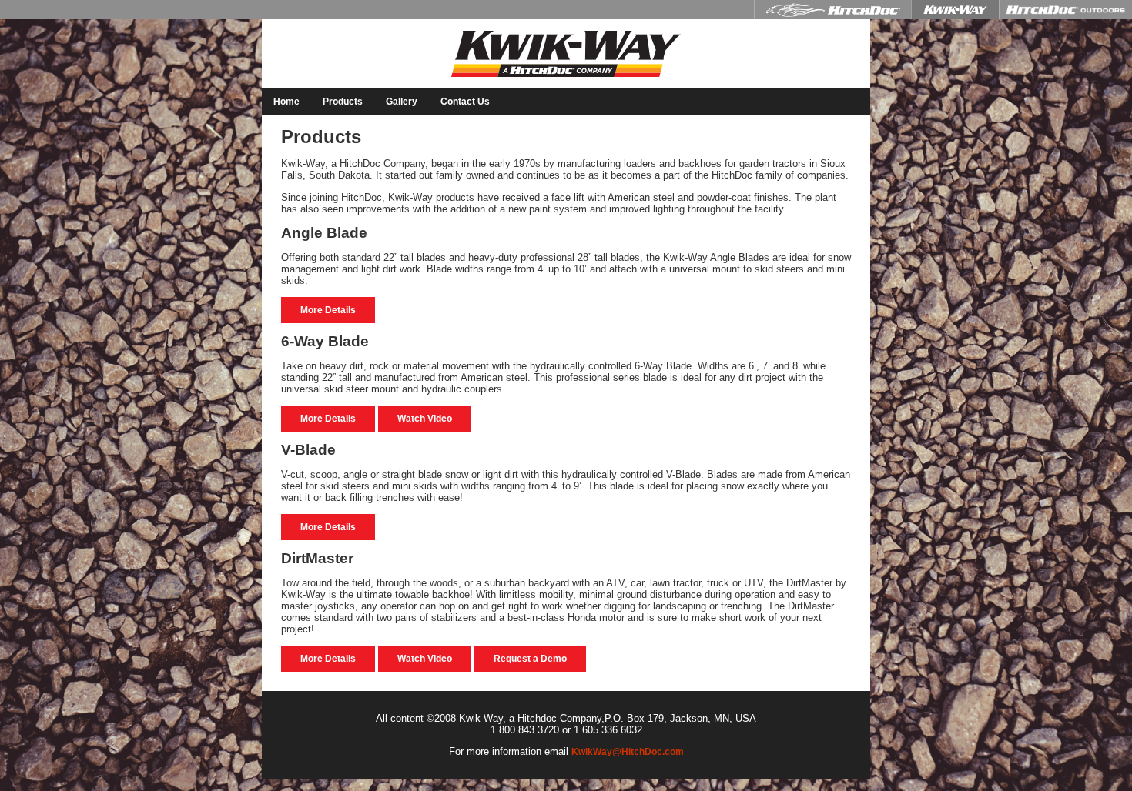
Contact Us (465, 101)
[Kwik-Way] (955, 9)
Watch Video (424, 418)
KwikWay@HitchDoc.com (627, 751)
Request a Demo (530, 658)
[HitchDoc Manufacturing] (832, 9)
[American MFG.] (1065, 9)
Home (286, 101)
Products (343, 101)
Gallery (401, 101)
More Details (328, 310)
